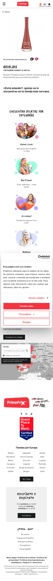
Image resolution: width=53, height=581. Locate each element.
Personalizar (25, 314)
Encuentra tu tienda (14, 337)
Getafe (42, 453)
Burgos (26, 471)
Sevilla (10, 471)
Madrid (10, 453)
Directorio (37, 562)
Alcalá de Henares (26, 467)
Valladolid (26, 453)
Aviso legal (11, 557)
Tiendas (6, 347)
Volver (7, 11)
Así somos (25, 534)
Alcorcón (26, 460)
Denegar (27, 322)
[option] (40, 4)
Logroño (42, 460)
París (42, 471)
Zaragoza (11, 464)
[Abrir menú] (4, 4)
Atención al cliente (25, 541)
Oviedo (42, 467)
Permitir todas (26, 306)
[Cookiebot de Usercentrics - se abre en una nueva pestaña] (38, 257)
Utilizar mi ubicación (12, 355)
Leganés (26, 464)
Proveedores (25, 545)
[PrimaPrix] (23, 4)
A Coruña (10, 467)
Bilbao (10, 460)
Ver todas (27, 479)
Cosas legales (25, 549)
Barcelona (11, 456)
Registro (27, 562)
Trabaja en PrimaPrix (25, 538)
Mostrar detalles (36, 298)
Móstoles (42, 464)
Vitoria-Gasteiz (26, 456)
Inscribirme (26, 515)
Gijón (42, 456)
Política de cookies (26, 557)
